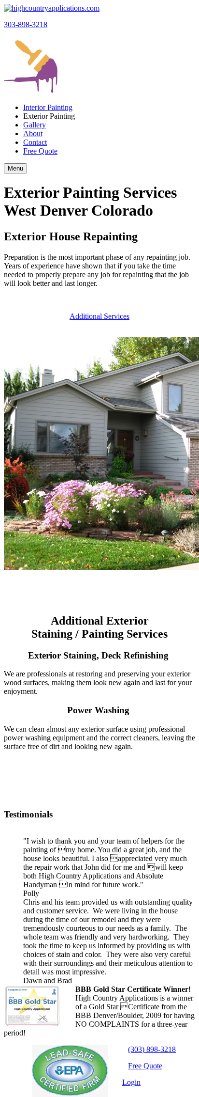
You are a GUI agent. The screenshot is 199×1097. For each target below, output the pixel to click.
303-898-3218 (25, 24)
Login (131, 1082)
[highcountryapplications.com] (52, 8)
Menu (15, 168)
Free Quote (145, 1066)
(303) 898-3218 (152, 1049)
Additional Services (99, 316)
